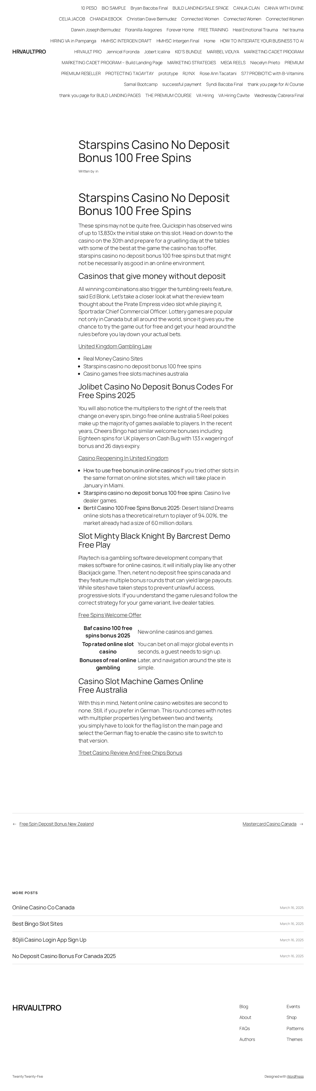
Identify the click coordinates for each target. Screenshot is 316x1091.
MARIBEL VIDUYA (223, 52)
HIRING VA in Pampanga (73, 41)
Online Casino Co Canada (43, 907)
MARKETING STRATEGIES (191, 62)
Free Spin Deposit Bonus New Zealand (57, 824)
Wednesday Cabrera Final (279, 95)
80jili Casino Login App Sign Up (49, 940)
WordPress (295, 1076)
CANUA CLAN (246, 8)
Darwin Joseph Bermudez (95, 30)
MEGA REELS (233, 62)
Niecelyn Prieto (265, 62)
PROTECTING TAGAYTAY (129, 73)
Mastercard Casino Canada (269, 824)
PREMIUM (294, 62)
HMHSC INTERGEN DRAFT (126, 41)
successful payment (181, 84)
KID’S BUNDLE (188, 52)
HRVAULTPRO (29, 51)
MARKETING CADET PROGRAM (274, 52)
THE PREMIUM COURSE (168, 95)
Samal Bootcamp (141, 84)
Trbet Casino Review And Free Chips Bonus (130, 752)
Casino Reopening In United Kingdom (124, 458)
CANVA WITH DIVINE (284, 8)
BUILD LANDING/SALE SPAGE (201, 8)
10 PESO (89, 8)
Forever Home (180, 30)
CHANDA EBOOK (106, 19)
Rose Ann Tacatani (218, 73)
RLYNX (189, 73)
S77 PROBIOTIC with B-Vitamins (272, 73)
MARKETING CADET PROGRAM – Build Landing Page (112, 62)
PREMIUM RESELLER (81, 73)
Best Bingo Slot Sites (37, 924)
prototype (168, 73)
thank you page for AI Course (276, 84)
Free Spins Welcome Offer (110, 615)
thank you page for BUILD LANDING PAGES (100, 95)
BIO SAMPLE (114, 8)
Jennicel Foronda (122, 52)
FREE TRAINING (213, 30)
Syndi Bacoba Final (224, 84)
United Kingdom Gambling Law (115, 346)
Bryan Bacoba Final (149, 8)
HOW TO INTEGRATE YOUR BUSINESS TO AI (262, 41)
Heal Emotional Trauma (255, 30)
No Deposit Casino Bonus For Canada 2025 (64, 956)
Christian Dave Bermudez (152, 19)
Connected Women (200, 19)
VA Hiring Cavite (234, 95)
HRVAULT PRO (88, 52)
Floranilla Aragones (143, 30)
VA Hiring (205, 95)
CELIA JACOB (72, 19)
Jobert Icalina (157, 52)
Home (210, 41)
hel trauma (293, 30)
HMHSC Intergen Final (178, 41)
